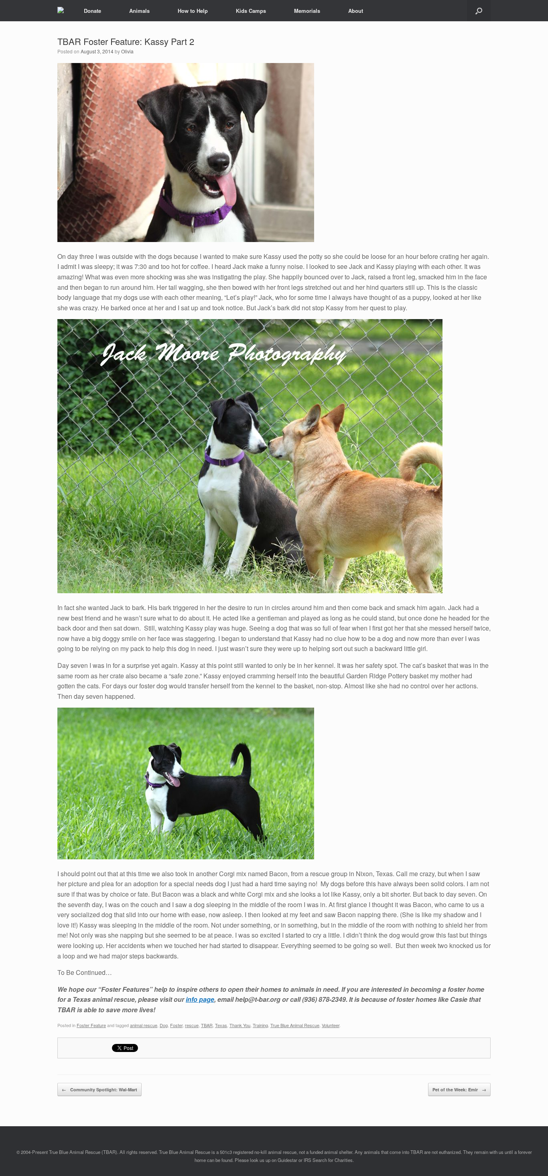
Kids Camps (251, 10)
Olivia (127, 51)
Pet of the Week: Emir (459, 1089)
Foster (176, 1025)
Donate (92, 10)
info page (200, 999)
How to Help (193, 10)
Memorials (307, 10)
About (355, 10)
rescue (192, 1025)
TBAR (207, 1025)
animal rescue (143, 1025)
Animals (139, 10)
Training (260, 1025)
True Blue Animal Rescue (294, 1025)
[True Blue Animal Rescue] (60, 11)
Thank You (239, 1025)
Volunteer (330, 1025)
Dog (164, 1025)
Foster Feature (91, 1025)
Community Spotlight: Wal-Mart (99, 1089)
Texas (221, 1025)
